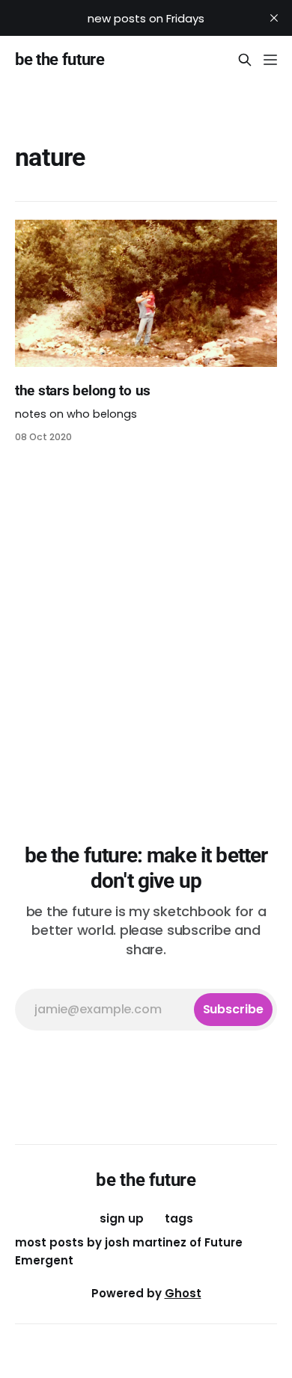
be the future (60, 60)
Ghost (183, 1293)
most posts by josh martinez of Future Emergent (129, 1251)
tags (179, 1218)
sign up (122, 1218)
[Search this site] (245, 60)
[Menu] (270, 60)
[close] (274, 18)
